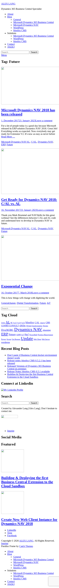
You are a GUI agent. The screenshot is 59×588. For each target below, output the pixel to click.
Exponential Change (17, 286)
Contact (11, 44)
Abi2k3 (11, 47)
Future (10, 144)
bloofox (30, 322)
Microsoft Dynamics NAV (26, 25)
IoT (49, 303)
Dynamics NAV (45, 142)
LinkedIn (11, 530)
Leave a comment (43, 120)
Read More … (8, 136)
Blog (9, 16)
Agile (3, 323)
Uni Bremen (16, 339)
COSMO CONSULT (10, 325)
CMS (48, 322)
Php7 (27, 334)
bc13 (15, 323)
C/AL (34, 142)
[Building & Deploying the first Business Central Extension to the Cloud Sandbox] (12, 471)
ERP (3, 144)
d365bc (23, 325)
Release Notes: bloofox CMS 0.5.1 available (28, 371)
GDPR (18, 335)
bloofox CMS (19, 30)
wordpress (5, 342)
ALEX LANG (8, 3)
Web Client (37, 339)
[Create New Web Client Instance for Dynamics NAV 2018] (12, 513)
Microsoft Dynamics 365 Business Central (33, 22)
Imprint (10, 431)
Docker (45, 326)
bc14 (19, 323)
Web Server (46, 339)
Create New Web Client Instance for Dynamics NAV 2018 (29, 522)
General (17, 19)
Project (3, 339)
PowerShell (33, 335)
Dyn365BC (7, 329)
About (10, 14)
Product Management (45, 335)
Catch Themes (26, 546)
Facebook (12, 535)
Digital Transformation (27, 303)
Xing (9, 533)
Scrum (9, 339)
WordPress (18, 27)
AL (28, 142)
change (12, 303)
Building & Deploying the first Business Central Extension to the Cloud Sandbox (30, 375)
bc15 (23, 323)
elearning (47, 330)
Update (27, 338)
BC (12, 323)
